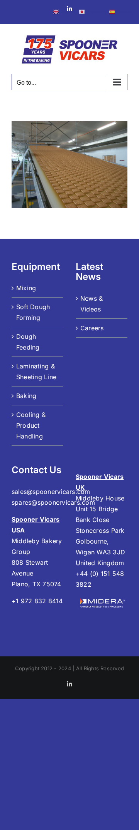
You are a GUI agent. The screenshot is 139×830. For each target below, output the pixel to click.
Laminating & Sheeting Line (36, 371)
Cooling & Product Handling (31, 425)
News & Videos (91, 304)
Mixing (26, 288)
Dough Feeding (28, 342)
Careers (92, 328)
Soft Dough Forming (33, 312)
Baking (26, 396)
